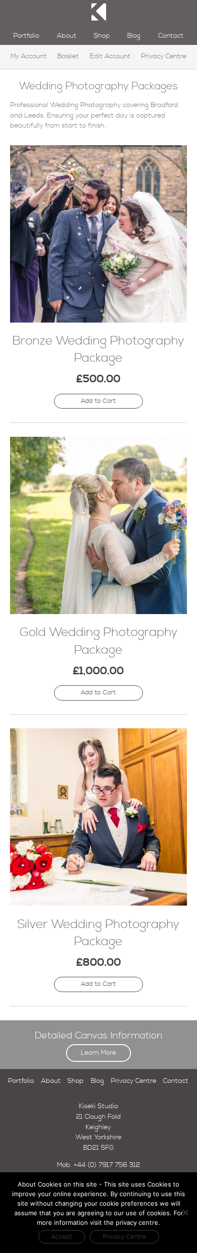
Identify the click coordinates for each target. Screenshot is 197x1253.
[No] (185, 1212)
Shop (102, 36)
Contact (171, 36)
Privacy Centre (163, 56)
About (67, 36)
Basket (68, 56)
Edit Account (110, 56)
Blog (134, 36)
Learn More (98, 1052)
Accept (61, 1237)
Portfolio (26, 36)
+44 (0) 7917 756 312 (107, 1165)
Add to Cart (98, 401)
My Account (29, 56)
